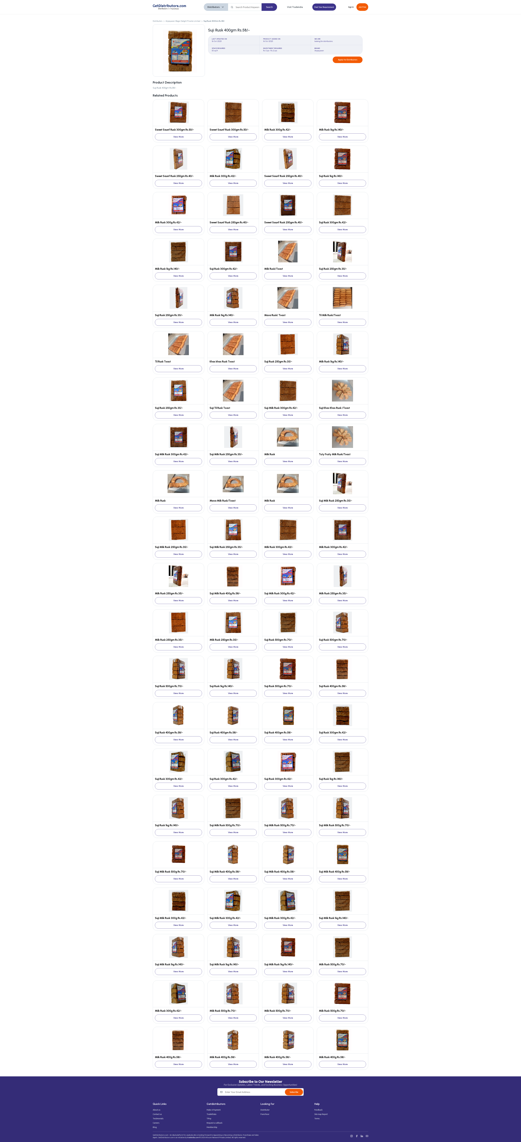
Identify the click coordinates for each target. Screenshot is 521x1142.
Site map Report (321, 1114)
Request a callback (214, 1123)
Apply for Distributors (347, 60)
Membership (212, 1127)
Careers (156, 1123)
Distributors (213, 7)
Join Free (362, 7)
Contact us (157, 1114)
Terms (317, 1118)
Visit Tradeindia (295, 7)
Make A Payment (214, 1110)
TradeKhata (211, 1114)
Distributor (265, 1110)
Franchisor (264, 1114)
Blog (155, 1127)
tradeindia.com (193, 1137)
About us (156, 1110)
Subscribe (294, 1092)
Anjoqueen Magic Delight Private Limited (183, 21)
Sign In (351, 7)
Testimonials (158, 1118)
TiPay (209, 1118)
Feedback (318, 1110)
